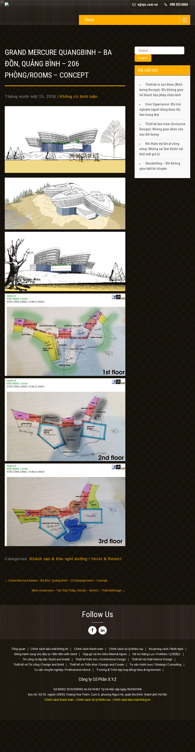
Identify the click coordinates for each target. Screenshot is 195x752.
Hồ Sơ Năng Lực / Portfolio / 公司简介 (156, 654)
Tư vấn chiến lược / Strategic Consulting (155, 664)
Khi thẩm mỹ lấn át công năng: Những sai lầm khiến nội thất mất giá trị (161, 149)
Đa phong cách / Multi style (166, 649)
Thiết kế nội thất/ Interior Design (152, 659)
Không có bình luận (79, 96)
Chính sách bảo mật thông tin (49, 649)
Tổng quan (18, 649)
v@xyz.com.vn (147, 4)
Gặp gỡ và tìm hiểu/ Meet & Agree (105, 654)
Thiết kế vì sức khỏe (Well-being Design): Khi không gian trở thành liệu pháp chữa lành (161, 90)
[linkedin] (102, 630)
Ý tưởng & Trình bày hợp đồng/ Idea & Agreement (128, 670)
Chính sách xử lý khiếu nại (126, 649)
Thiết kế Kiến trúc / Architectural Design (100, 659)
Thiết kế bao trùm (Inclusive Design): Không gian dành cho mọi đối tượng (162, 129)
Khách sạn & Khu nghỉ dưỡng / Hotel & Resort (76, 559)
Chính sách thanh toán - (60, 699)
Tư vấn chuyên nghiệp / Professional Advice (62, 670)
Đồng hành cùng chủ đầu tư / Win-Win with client (45, 654)
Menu (89, 20)
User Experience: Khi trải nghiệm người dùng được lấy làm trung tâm (160, 109)
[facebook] (92, 630)
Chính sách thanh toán (88, 649)
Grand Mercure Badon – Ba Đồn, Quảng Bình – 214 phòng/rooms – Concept (56, 580)
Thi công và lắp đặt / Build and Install (46, 659)
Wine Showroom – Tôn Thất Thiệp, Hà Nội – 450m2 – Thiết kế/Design (78, 590)
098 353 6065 (179, 4)
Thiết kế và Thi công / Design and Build (39, 664)
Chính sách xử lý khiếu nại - (94, 699)
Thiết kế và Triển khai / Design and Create (97, 664)
